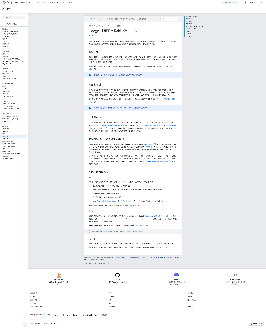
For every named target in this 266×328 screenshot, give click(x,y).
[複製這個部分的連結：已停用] (97, 239)
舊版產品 (132, 205)
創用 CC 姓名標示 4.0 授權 (118, 257)
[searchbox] (13, 17)
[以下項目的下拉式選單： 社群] (74, 2)
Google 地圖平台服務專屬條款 (157, 161)
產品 (37, 2)
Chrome (65, 315)
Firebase (75, 315)
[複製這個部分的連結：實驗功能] (101, 52)
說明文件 (53, 2)
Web (110, 303)
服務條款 (190, 307)
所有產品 (104, 315)
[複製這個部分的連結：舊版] (95, 177)
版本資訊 (91, 35)
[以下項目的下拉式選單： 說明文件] (58, 2)
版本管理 (149, 147)
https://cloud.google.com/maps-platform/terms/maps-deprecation (125, 219)
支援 (188, 303)
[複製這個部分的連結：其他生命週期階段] (110, 172)
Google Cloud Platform (89, 315)
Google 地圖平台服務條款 (111, 125)
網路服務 (112, 307)
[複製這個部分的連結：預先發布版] (103, 85)
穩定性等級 (149, 144)
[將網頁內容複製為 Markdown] (136, 31)
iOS (110, 300)
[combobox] (231, 2)
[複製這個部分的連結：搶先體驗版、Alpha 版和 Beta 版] (126, 139)
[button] (13, 59)
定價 (44, 2)
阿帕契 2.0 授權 (140, 257)
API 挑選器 (33, 300)
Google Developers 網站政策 (163, 257)
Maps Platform (22, 2)
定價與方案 (191, 297)
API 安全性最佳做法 (36, 307)
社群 (70, 2)
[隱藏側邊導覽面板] (25, 324)
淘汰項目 (139, 226)
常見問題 (33, 297)
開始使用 (33, 303)
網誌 (63, 2)
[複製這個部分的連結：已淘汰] (97, 211)
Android (111, 297)
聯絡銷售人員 (191, 300)
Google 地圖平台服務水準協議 (149, 125)
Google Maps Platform (106, 26)
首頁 (90, 26)
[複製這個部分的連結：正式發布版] (103, 117)
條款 (31, 323)
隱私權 (37, 323)
